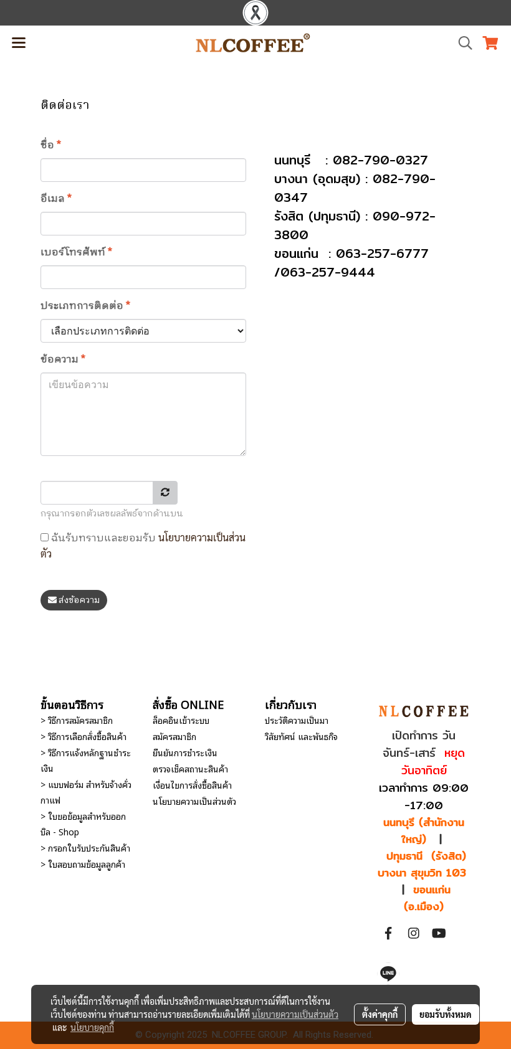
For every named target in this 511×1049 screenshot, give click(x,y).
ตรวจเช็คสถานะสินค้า (190, 768)
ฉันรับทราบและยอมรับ (143, 545)
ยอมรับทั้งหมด (445, 1014)
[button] (461, 43)
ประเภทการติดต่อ (85, 306)
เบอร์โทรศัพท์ (76, 252)
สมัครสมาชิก (174, 736)
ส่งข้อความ (78, 600)
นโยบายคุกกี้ (92, 1027)
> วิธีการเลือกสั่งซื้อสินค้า (84, 736)
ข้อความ (63, 360)
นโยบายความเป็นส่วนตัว (194, 801)
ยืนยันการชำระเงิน (185, 752)
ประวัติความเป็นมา (296, 720)
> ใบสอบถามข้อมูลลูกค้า (83, 864)
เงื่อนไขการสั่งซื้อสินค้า (192, 784)
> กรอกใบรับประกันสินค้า (85, 847)
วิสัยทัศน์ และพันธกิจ (301, 736)
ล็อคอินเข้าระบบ (181, 720)
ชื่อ (51, 145)
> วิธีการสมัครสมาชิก (77, 720)
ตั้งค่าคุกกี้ (380, 1014)
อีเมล (56, 199)
